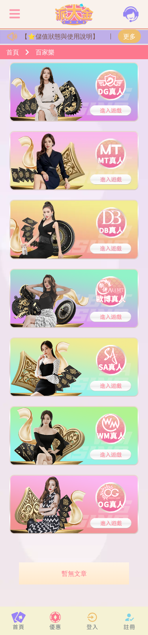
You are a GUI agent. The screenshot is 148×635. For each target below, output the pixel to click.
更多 (129, 36)
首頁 (12, 52)
